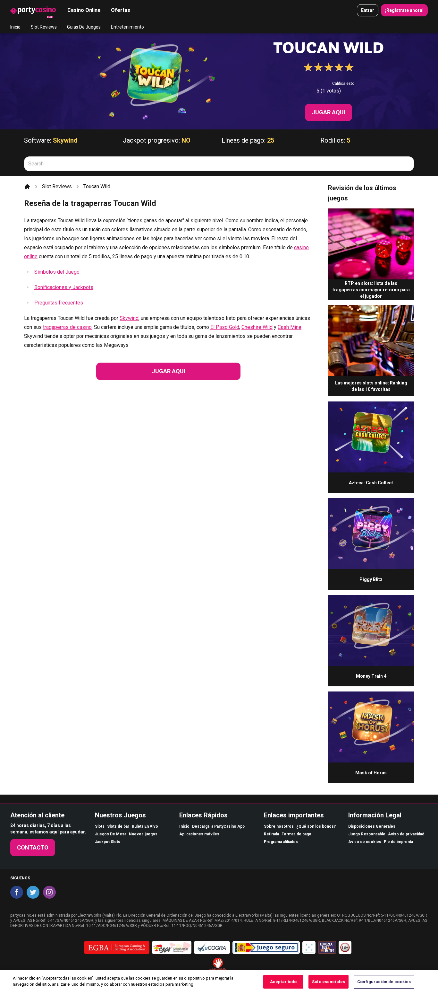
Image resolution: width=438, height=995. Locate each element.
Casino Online (84, 10)
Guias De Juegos (84, 27)
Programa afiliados (281, 842)
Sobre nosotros (279, 826)
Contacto (32, 847)
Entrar (367, 10)
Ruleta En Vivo (145, 826)
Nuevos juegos (143, 834)
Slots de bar (118, 826)
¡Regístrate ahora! (404, 10)
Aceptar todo (283, 981)
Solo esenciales (328, 981)
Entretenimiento (127, 27)
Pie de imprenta (398, 842)
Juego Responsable (366, 834)
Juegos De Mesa (110, 834)
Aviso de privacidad (406, 834)
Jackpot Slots (107, 842)
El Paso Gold (224, 327)
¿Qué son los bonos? (316, 826)
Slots (100, 826)
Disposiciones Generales (371, 826)
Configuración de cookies (384, 981)
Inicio (15, 27)
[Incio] (27, 186)
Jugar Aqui (328, 112)
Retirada (271, 834)
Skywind (65, 140)
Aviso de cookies (364, 842)
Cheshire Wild (257, 327)
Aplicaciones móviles (199, 834)
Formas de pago (296, 834)
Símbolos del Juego (57, 272)
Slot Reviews (44, 27)
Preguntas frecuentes (58, 303)
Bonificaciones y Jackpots (63, 287)
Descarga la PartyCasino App (218, 826)
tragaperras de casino (67, 327)
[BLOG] (33, 10)
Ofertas (120, 10)
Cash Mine (289, 327)
